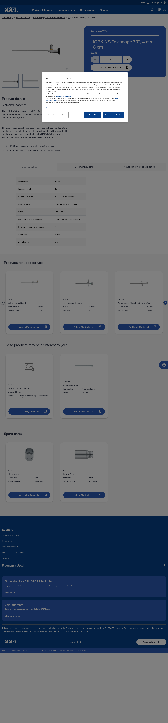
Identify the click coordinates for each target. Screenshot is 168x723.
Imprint (48, 108)
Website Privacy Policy (64, 96)
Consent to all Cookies (113, 115)
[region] (85, 97)
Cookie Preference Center (57, 115)
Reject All (92, 115)
